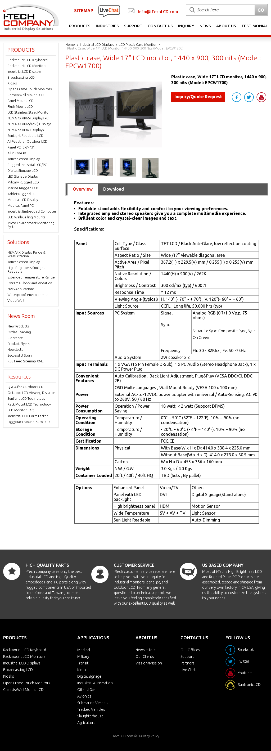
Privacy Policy (149, 736)
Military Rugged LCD (23, 182)
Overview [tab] (83, 188)
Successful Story (19, 355)
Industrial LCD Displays (97, 44)
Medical (83, 650)
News (205, 26)
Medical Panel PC (20, 205)
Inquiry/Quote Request (198, 96)
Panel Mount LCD (20, 100)
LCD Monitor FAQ (20, 410)
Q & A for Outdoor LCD (25, 387)
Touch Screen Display (23, 159)
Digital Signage (89, 676)
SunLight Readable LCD (25, 135)
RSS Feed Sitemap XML (25, 361)
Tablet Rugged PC (21, 194)
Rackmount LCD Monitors (26, 66)
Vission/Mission (149, 663)
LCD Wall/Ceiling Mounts (26, 217)
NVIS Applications (20, 289)
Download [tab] (113, 188)
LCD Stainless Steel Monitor (28, 112)
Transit (82, 663)
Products (80, 26)
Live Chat (188, 670)
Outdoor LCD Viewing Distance (31, 392)
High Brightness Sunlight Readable (26, 269)
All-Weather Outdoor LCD (27, 141)
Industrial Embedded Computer (31, 211)
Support (133, 26)
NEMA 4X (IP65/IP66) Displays (29, 124)
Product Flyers (18, 343)
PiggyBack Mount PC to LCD (28, 422)
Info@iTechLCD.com (158, 11)
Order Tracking (19, 332)
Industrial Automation (95, 683)
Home (70, 44)
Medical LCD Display (22, 199)
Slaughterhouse (90, 716)
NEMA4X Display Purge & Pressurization (26, 254)
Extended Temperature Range (31, 277)
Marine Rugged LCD (22, 188)
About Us (226, 26)
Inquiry (186, 26)
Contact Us (160, 26)
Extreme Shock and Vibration (29, 283)
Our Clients (145, 656)
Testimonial (254, 26)
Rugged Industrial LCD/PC (27, 165)
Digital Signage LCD (22, 170)
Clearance (15, 338)
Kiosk (81, 670)
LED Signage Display (22, 176)
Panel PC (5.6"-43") (21, 147)
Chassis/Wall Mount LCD (25, 95)
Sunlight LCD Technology (26, 398)
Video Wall (15, 300)
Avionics (84, 696)
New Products (18, 326)
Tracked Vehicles (91, 709)
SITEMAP (83, 10)
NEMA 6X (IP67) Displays (25, 130)
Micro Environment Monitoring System (31, 224)
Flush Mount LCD (20, 106)
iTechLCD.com (122, 736)
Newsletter (16, 349)
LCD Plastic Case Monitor (138, 44)
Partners (187, 663)
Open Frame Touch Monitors (29, 89)
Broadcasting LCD (21, 77)
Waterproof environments (27, 294)
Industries (107, 26)
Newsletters (146, 650)
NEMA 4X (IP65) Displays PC (27, 118)
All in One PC (17, 153)
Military (83, 656)
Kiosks (12, 83)
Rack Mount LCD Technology (29, 404)
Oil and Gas (86, 689)
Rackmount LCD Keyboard (27, 60)
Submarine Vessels (92, 703)
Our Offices (190, 650)
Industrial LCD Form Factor (27, 416)
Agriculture (86, 723)
